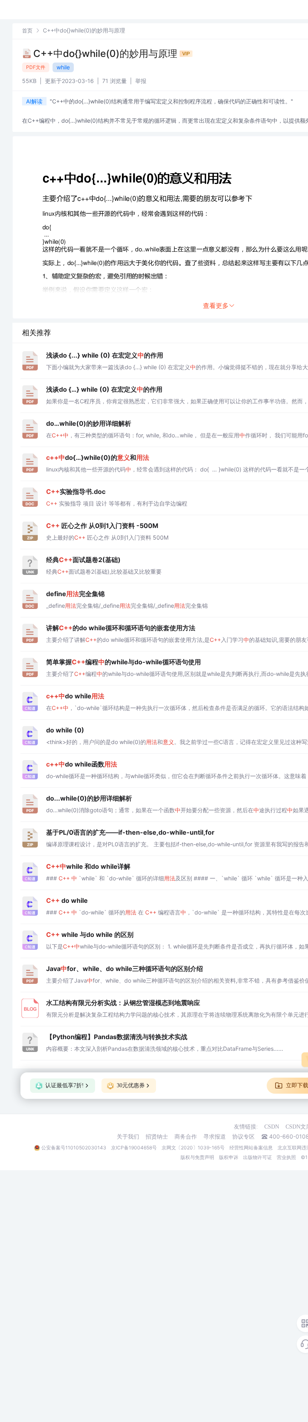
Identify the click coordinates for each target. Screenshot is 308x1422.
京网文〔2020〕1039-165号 (193, 1148)
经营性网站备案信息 (251, 1148)
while (63, 67)
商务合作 (185, 1136)
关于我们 (128, 1136)
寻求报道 (214, 1136)
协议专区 (243, 1136)
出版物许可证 (257, 1157)
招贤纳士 (157, 1136)
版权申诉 (228, 1157)
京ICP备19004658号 (134, 1148)
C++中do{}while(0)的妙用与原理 (106, 53)
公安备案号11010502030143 (73, 1148)
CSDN (271, 1127)
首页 (27, 30)
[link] (27, 30)
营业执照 (286, 1157)
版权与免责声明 (197, 1157)
